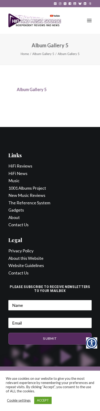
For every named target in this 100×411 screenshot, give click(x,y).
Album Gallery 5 (43, 54)
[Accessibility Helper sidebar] (91, 343)
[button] (55, 3)
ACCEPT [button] (43, 400)
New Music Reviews (26, 195)
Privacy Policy (20, 250)
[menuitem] (55, 3)
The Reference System (29, 202)
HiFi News (17, 173)
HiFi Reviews (20, 165)
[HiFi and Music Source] (34, 20)
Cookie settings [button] (19, 400)
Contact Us (18, 224)
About (14, 217)
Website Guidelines (26, 265)
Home (25, 54)
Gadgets (16, 209)
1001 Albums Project (27, 188)
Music (14, 180)
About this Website (25, 258)
